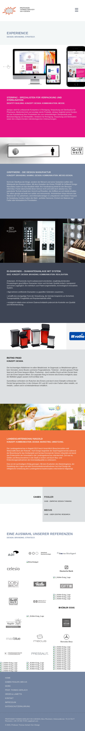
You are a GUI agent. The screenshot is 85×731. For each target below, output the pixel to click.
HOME (7, 678)
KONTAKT (9, 698)
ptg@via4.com (33, 721)
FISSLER (15, 682)
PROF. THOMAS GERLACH (16, 690)
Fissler (48, 497)
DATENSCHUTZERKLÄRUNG (17, 706)
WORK (8, 686)
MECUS (48, 510)
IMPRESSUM (10, 702)
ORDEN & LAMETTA (13, 694)
